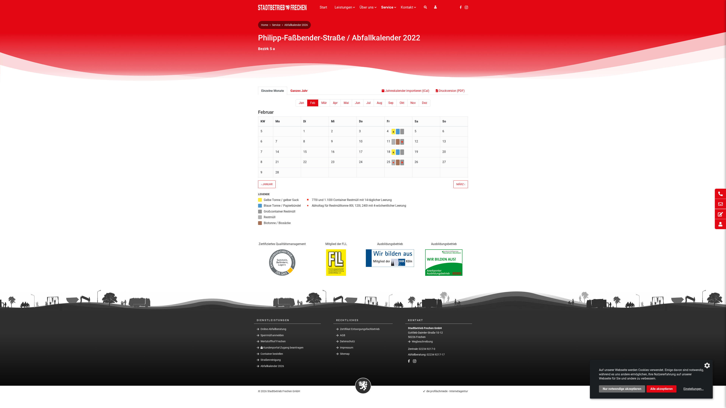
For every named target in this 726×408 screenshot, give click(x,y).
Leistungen (343, 7)
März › (460, 184)
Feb (312, 103)
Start (323, 7)
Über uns (367, 7)
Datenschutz (347, 341)
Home (264, 25)
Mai (346, 103)
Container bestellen (272, 353)
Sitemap (345, 353)
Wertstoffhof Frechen (273, 341)
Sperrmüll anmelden (272, 335)
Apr (335, 103)
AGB (342, 335)
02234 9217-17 (436, 354)
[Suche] (425, 7)
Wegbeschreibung (422, 341)
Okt (402, 103)
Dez (424, 103)
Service (387, 7)
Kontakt (407, 7)
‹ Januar (267, 184)
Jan (301, 103)
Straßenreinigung (271, 359)
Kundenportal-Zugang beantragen (283, 347)
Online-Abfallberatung (273, 329)
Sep (390, 103)
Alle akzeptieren (661, 389)
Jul (368, 103)
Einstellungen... (693, 389)
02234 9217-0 (427, 348)
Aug (379, 103)
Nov (413, 103)
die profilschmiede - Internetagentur (447, 391)
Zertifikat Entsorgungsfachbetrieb (360, 329)
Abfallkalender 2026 (296, 25)
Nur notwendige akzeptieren (622, 389)
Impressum (346, 347)
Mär (324, 103)
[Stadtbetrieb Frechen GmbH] (283, 7)
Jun (357, 103)
